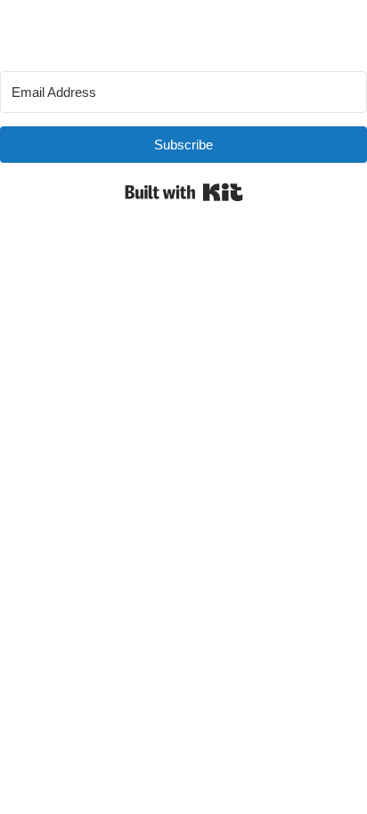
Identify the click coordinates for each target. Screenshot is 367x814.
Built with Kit (184, 192)
